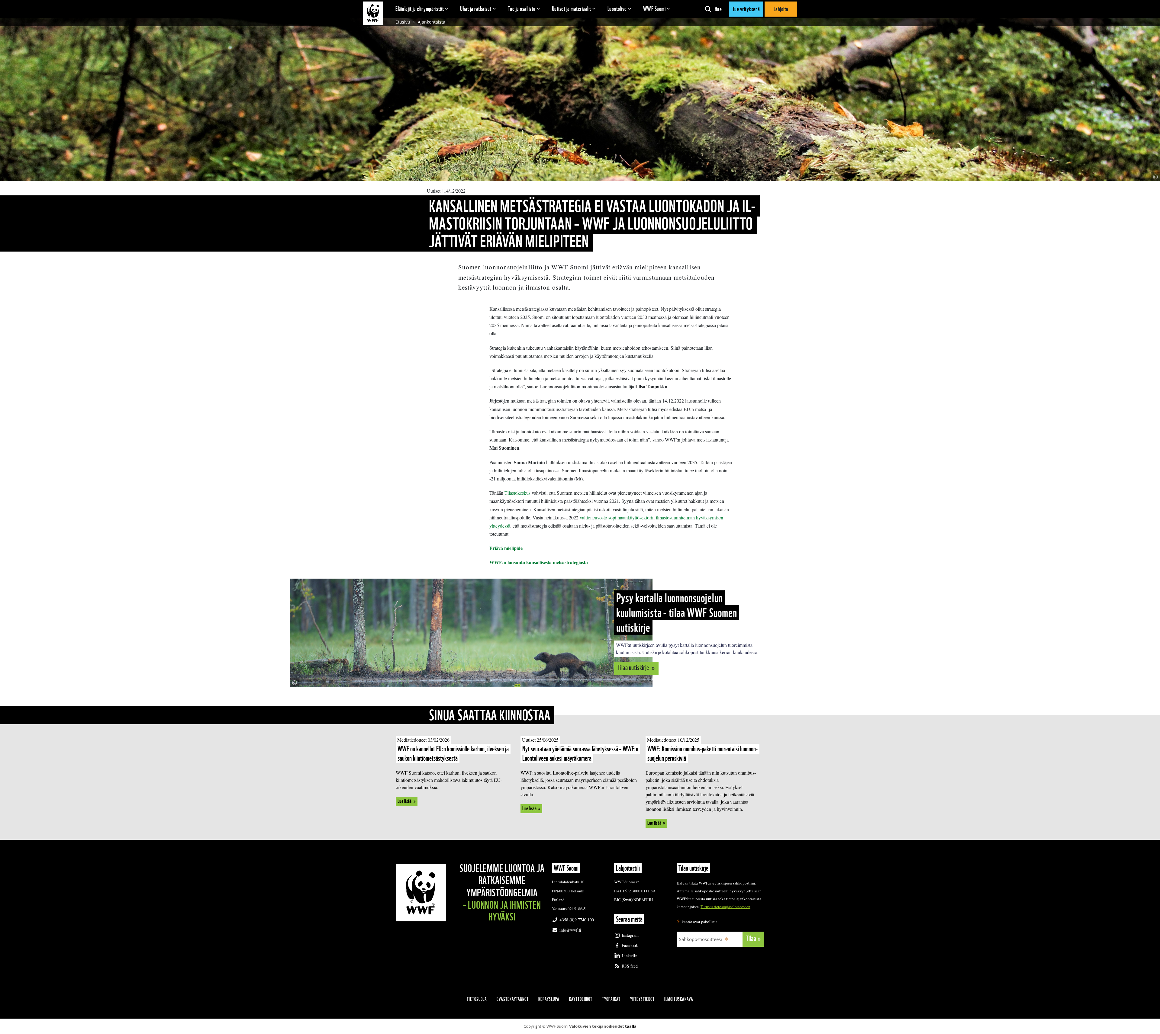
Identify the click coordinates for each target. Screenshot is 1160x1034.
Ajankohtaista (431, 22)
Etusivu (402, 22)
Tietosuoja (477, 999)
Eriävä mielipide (506, 547)
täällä (630, 1026)
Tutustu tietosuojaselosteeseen (725, 906)
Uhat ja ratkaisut (475, 8)
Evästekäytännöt (513, 999)
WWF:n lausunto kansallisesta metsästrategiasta (538, 562)
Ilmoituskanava (678, 999)
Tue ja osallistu (522, 8)
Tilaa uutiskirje (633, 667)
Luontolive (617, 8)
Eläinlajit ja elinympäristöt (419, 8)
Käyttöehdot (580, 999)
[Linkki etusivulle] (373, 13)
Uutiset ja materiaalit (571, 8)
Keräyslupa (548, 999)
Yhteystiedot (642, 999)
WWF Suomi (654, 8)
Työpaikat (611, 999)
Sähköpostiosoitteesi (700, 939)
